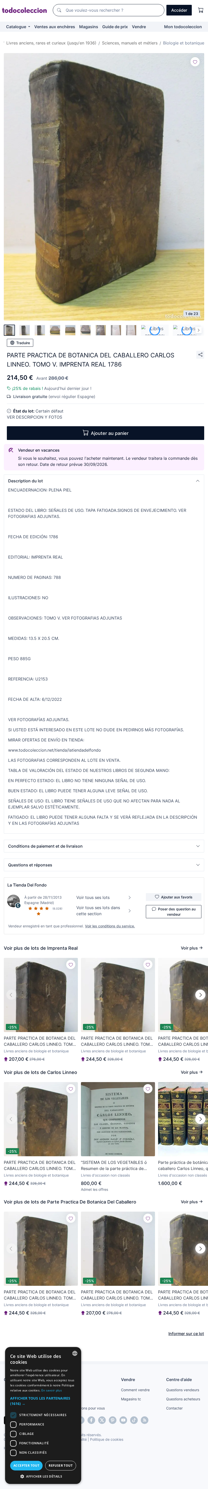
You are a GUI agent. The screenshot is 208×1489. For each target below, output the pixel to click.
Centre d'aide (179, 1379)
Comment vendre (135, 1390)
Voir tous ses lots (93, 897)
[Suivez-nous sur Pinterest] (112, 1420)
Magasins (88, 26)
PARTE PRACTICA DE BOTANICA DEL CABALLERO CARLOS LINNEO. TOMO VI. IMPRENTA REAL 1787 (40, 1041)
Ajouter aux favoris (177, 897)
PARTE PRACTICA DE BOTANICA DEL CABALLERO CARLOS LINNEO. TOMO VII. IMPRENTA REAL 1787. (117, 1041)
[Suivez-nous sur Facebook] (91, 1420)
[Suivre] (195, 61)
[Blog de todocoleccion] (144, 1420)
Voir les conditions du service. (110, 926)
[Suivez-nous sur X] (102, 1420)
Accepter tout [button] (26, 1465)
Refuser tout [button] (61, 1465)
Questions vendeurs (182, 1390)
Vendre (139, 26)
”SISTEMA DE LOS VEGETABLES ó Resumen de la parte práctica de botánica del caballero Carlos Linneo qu (116, 1165)
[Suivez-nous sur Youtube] (123, 1420)
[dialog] (43, 1415)
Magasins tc (131, 1399)
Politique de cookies (106, 1439)
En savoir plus (51, 1390)
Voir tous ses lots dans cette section (98, 910)
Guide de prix (115, 26)
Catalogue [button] (16, 26)
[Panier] (201, 10)
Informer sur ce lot (186, 1333)
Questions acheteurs (183, 1399)
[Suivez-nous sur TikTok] (134, 1420)
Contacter (174, 1408)
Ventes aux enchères (54, 26)
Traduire (23, 343)
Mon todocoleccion (183, 26)
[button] (104, 481)
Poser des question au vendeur (177, 911)
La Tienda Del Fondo (27, 885)
